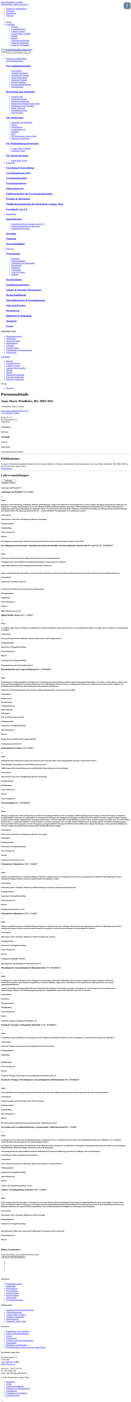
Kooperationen (14, 279)
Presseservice (12, 310)
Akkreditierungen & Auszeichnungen (25, 300)
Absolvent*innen (13, 341)
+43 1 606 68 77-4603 (10, 413)
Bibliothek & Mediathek (19, 315)
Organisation (13, 253)
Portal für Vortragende (20, 45)
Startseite (9, 388)
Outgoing (11, 238)
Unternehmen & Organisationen (19, 350)
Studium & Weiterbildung (16, 9)
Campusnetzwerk (18, 29)
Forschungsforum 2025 (18, 173)
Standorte (11, 321)
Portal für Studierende (20, 43)
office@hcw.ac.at (8, 1364)
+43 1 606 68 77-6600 (10, 1362)
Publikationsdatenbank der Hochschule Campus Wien (34, 204)
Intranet (14, 38)
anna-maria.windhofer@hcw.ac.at (14, 411)
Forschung (10, 11)
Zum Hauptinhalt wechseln (12, 2)
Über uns (10, 15)
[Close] (2, 496)
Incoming (11, 233)
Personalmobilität (15, 244)
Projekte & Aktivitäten (18, 198)
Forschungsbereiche (16, 178)
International (11, 13)
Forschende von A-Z (17, 209)
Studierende (11, 339)
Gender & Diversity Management (23, 290)
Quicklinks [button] (10, 24)
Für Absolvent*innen (17, 155)
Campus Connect (18, 31)
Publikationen (6, 468)
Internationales (14, 219)
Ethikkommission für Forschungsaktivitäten (29, 193)
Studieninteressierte (14, 336)
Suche (3, 52)
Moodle (14, 36)
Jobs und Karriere (15, 305)
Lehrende (10, 345)
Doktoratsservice (15, 188)
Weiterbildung (12, 343)
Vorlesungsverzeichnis (20, 40)
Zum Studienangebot (14, 61)
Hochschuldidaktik (16, 295)
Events (9, 326)
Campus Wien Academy (21, 34)
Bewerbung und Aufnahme (20, 91)
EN (10, 22)
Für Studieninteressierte (18, 66)
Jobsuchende (11, 352)
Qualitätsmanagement (17, 284)
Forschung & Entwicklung (20, 167)
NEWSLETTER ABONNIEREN (13, 1257)
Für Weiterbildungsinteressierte (22, 143)
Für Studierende (14, 117)
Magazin (14, 27)
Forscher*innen (12, 348)
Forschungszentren (16, 183)
